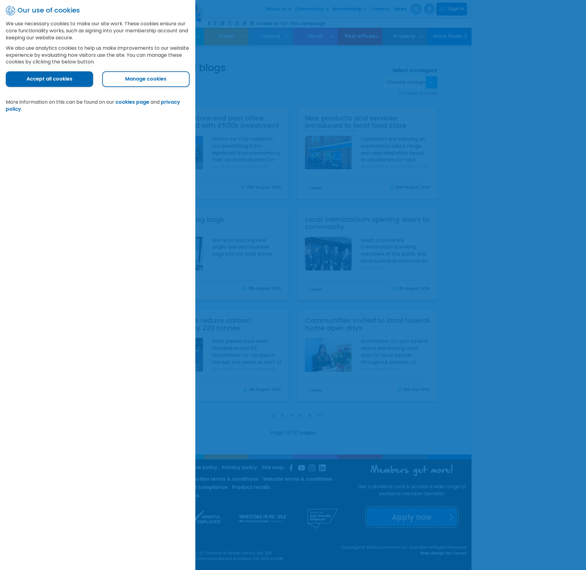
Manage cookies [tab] (145, 78)
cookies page (132, 102)
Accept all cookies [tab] (49, 78)
